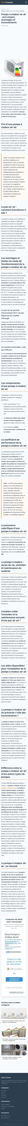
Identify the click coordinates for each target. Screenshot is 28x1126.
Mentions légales (5, 1104)
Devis (7, 2)
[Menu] (26, 2)
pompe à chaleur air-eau (9, 788)
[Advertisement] (14, 43)
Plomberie (3, 1095)
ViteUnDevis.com (13, 992)
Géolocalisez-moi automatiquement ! (14, 979)
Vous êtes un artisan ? (20, 992)
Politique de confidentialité (7, 1106)
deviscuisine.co (5, 1118)
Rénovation (4, 1090)
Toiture (3, 1093)
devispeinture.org (5, 1115)
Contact (3, 1108)
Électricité (3, 1097)
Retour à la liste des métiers (14, 987)
